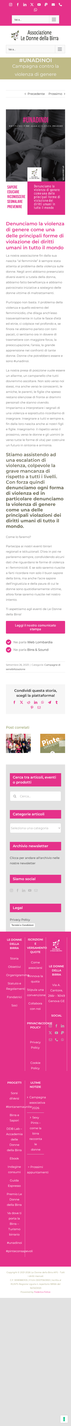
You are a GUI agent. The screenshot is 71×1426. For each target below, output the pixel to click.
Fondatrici (14, 997)
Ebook (14, 1158)
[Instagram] (11, 890)
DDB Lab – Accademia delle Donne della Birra (14, 1139)
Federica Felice (42, 1292)
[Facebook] (17, 890)
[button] (9, 743)
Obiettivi (14, 967)
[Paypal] (62, 1032)
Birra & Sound (38, 650)
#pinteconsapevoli (19, 1251)
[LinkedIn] (23, 890)
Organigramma (17, 975)
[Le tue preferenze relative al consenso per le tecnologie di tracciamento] (64, 1419)
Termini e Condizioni (22, 925)
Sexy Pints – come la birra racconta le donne (35, 1133)
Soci (14, 1005)
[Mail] (35, 890)
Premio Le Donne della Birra (14, 1199)
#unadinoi (14, 1243)
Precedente (36, 94)
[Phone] (56, 1039)
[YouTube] (29, 890)
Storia (14, 958)
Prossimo (55, 94)
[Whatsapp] (62, 1039)
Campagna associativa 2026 (35, 1102)
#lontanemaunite (19, 1107)
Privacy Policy (20, 919)
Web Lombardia (39, 642)
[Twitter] (50, 1032)
